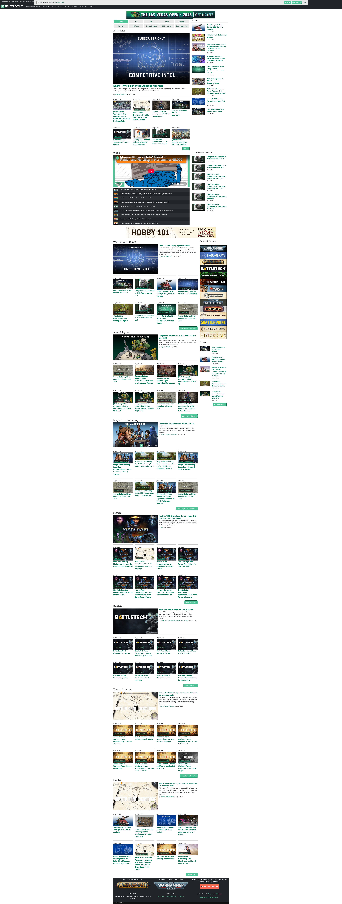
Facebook (161, 896)
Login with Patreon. (214, 894)
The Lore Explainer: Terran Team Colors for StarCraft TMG (187, 564)
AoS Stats (28, 1)
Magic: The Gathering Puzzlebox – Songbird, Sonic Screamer (186, 467)
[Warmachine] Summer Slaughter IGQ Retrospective (179, 142)
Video (81, 6)
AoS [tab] (151, 22)
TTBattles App (14, 1)
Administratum (6, 1)
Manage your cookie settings (209, 897)
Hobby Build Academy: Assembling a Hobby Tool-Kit (216, 101)
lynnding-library (173, 620)
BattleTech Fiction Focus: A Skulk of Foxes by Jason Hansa (187, 677)
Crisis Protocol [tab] (167, 26)
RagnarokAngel (165, 347)
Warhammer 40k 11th (32, 6)
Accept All (287, 2)
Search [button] (92, 6)
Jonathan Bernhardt (121, 94)
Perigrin (180, 620)
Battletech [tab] (181, 22)
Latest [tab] (121, 22)
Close (304, 2)
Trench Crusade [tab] (151, 26)
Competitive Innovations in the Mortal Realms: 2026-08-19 (218, 395)
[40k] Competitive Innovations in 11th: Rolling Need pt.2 (216, 207)
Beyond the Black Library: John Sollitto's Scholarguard (161, 113)
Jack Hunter (163, 620)
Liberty (186, 620)
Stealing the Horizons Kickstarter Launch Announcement (141, 142)
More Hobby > (192, 875)
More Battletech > (191, 685)
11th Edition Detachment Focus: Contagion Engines (121, 318)
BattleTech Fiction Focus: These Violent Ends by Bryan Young (143, 653)
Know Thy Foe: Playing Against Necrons (138, 85)
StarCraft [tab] (121, 26)
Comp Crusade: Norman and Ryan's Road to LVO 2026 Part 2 (166, 766)
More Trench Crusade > (189, 776)
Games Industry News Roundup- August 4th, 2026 (122, 496)
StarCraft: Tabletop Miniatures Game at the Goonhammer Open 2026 (123, 564)
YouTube (182, 896)
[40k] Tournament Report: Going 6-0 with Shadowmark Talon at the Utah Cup (216, 70)
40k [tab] (136, 22)
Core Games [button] (46, 6)
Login (86, 6)
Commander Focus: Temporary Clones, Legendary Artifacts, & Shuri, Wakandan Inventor (165, 498)
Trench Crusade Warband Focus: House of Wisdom (122, 766)
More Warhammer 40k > (188, 328)
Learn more (60, 2)
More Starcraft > (191, 602)
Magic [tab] (167, 22)
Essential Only (296, 2)
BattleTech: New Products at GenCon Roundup (143, 677)
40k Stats (22, 1)
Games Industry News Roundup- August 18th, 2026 (187, 318)
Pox (161, 527)
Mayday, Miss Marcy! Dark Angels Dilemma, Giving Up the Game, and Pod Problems (216, 47)
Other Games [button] (56, 6)
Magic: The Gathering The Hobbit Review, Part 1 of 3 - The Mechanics (144, 493)
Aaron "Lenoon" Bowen (167, 706)
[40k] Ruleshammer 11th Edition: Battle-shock (215, 110)
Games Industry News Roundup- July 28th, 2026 (165, 406)
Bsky (175, 896)
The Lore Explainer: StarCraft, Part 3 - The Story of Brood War (165, 592)
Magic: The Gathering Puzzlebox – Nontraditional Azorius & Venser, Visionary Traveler (122, 469)
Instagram (169, 896)
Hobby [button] (74, 6)
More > (186, 149)
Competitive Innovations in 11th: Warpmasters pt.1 (216, 166)
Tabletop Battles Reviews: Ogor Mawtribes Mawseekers (166, 380)
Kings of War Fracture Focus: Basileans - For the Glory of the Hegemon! (216, 58)
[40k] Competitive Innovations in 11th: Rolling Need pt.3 (216, 196)
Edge (33, 1)
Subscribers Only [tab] (182, 26)
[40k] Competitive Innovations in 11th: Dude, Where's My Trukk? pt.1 (216, 186)
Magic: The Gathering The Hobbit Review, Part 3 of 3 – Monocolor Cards (144, 463)
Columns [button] (67, 6)
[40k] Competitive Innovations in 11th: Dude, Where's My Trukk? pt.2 (216, 176)
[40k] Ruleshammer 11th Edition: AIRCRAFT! (179, 112)
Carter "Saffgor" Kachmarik (168, 434)
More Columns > (219, 405)
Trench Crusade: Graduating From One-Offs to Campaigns (165, 739)
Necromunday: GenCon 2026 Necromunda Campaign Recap (215, 81)
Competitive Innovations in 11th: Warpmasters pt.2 (160, 141)
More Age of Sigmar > (189, 416)
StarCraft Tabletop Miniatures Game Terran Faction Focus (123, 592)
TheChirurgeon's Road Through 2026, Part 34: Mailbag (215, 27)
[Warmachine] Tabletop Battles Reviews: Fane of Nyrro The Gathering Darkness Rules (121, 116)
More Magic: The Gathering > (187, 509)
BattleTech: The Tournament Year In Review (121, 142)
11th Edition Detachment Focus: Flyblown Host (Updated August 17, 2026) (216, 91)
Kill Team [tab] (136, 26)
